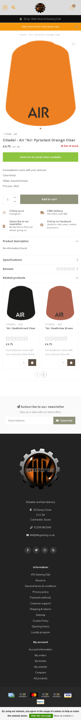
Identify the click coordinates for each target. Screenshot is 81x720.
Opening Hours (40, 626)
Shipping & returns (40, 609)
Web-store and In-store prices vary (40, 26)
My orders (40, 655)
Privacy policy (41, 591)
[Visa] (68, 695)
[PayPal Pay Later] (56, 695)
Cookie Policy (40, 620)
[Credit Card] (11, 695)
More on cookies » (63, 716)
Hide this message (41, 716)
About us (40, 580)
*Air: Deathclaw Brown (59, 328)
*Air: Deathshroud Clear (20, 328)
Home (23, 34)
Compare (40, 672)
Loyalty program (40, 632)
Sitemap (40, 614)
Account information (40, 649)
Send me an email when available (40, 157)
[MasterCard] (34, 695)
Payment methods (40, 597)
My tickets (40, 660)
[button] (40, 128)
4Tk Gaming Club (40, 574)
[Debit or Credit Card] (22, 695)
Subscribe (66, 420)
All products (40, 678)
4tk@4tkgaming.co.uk (42, 535)
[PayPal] (45, 695)
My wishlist (40, 666)
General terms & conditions (40, 586)
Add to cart (49, 199)
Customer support (40, 603)
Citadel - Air (10, 134)
